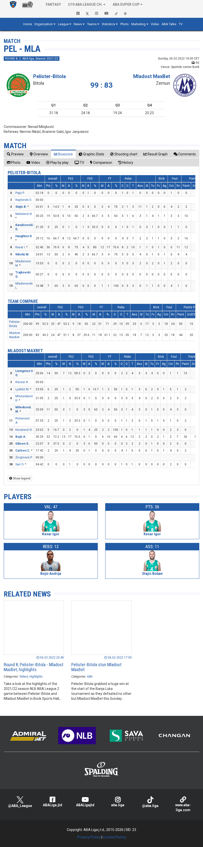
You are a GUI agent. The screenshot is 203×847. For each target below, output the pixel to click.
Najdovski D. (23, 200)
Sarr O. (19, 464)
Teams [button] (92, 24)
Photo (124, 24)
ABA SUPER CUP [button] (126, 4)
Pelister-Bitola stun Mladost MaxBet (96, 667)
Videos (23, 676)
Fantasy (53, 4)
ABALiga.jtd (52, 805)
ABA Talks (169, 24)
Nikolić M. (22, 254)
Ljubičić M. (22, 389)
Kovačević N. (23, 430)
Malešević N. (23, 214)
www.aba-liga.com (183, 807)
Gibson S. (22, 443)
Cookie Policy (114, 837)
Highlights (36, 676)
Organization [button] (43, 24)
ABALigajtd (85, 805)
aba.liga (117, 805)
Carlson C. (22, 450)
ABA (90, 676)
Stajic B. (21, 206)
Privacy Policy (89, 837)
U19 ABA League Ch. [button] (85, 4)
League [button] (63, 24)
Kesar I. (20, 247)
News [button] (78, 24)
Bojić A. (20, 436)
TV (180, 24)
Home (27, 24)
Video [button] (155, 24)
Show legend (21, 478)
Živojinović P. (23, 457)
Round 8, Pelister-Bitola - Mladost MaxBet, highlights (33, 667)
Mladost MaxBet (151, 76)
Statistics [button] (108, 24)
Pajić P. (20, 193)
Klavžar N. (22, 382)
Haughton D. (23, 236)
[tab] (15, 154)
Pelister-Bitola (49, 76)
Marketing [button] (138, 24)
